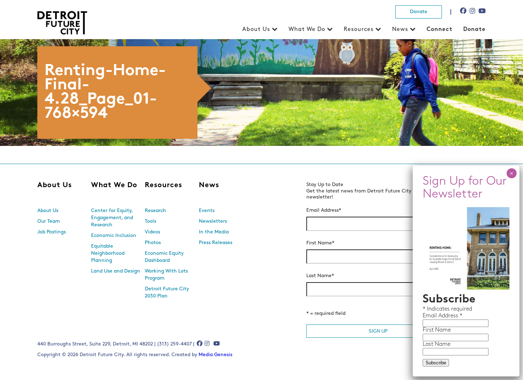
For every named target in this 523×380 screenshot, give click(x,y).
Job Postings (51, 232)
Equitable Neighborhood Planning (108, 253)
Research (155, 210)
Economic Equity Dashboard (164, 257)
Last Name (320, 276)
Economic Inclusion (113, 235)
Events (207, 210)
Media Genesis (215, 355)
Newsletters (213, 221)
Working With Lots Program (166, 275)
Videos (152, 232)
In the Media (214, 232)
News (400, 29)
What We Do (307, 29)
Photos (153, 243)
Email (430, 316)
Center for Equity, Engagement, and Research (112, 218)
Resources (359, 29)
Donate (418, 12)
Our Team (48, 221)
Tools (150, 221)
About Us (256, 29)
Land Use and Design (115, 271)
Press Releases (215, 243)
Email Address (323, 210)
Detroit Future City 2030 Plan (167, 292)
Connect (440, 29)
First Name (320, 243)
